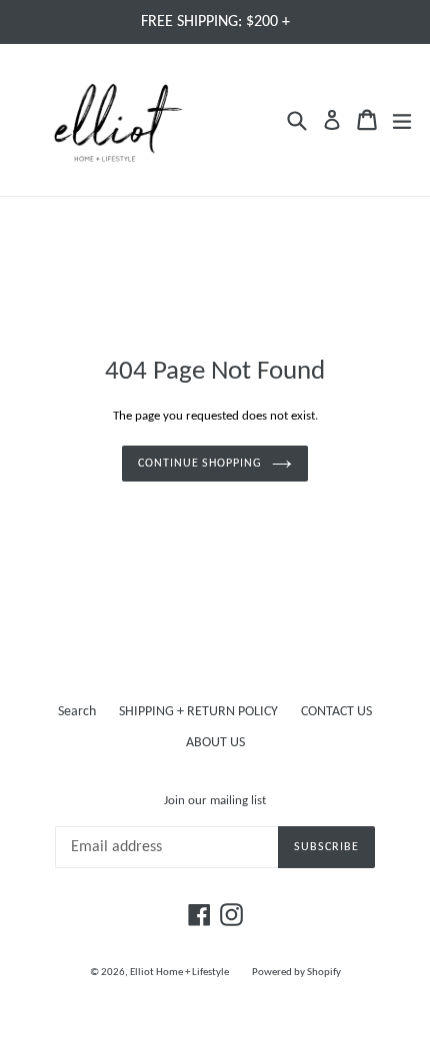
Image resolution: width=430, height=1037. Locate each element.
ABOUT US (215, 742)
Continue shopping (200, 464)
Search (77, 711)
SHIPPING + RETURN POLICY (198, 711)
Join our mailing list (215, 800)
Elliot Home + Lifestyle (179, 972)
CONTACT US (336, 711)
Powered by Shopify (296, 972)
